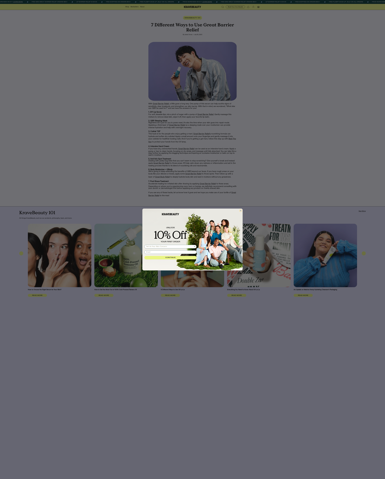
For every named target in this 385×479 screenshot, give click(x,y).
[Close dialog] (240, 210)
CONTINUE (170, 257)
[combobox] (170, 246)
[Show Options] (195, 246)
